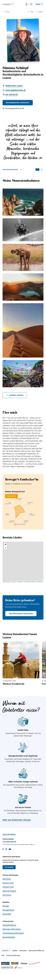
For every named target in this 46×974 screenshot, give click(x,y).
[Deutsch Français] (6, 950)
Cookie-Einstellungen (13, 955)
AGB (2, 955)
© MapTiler (20, 581)
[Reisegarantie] (18, 968)
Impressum (23, 950)
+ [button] (5, 544)
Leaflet (13, 581)
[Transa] (14, 963)
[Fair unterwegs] (34, 963)
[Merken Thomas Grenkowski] (36, 645)
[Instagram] (6, 849)
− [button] (5, 547)
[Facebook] (3, 849)
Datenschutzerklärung (36, 950)
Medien (15, 950)
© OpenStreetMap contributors (33, 581)
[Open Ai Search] (31, 4)
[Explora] (5, 963)
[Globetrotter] (7, 968)
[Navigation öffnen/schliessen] (27, 4)
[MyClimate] (23, 963)
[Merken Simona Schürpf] (42, 169)
